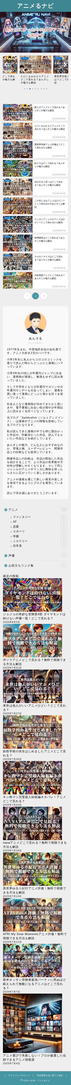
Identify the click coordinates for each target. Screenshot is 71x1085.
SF (38, 521)
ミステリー (38, 541)
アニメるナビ (35, 5)
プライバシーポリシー (19, 1075)
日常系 (38, 545)
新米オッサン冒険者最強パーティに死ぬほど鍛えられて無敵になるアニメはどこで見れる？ (34, 984)
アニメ (36, 509)
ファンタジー (38, 516)
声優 (36, 555)
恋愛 (38, 526)
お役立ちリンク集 (36, 565)
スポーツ (38, 531)
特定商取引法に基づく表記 (50, 1075)
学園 (38, 536)
